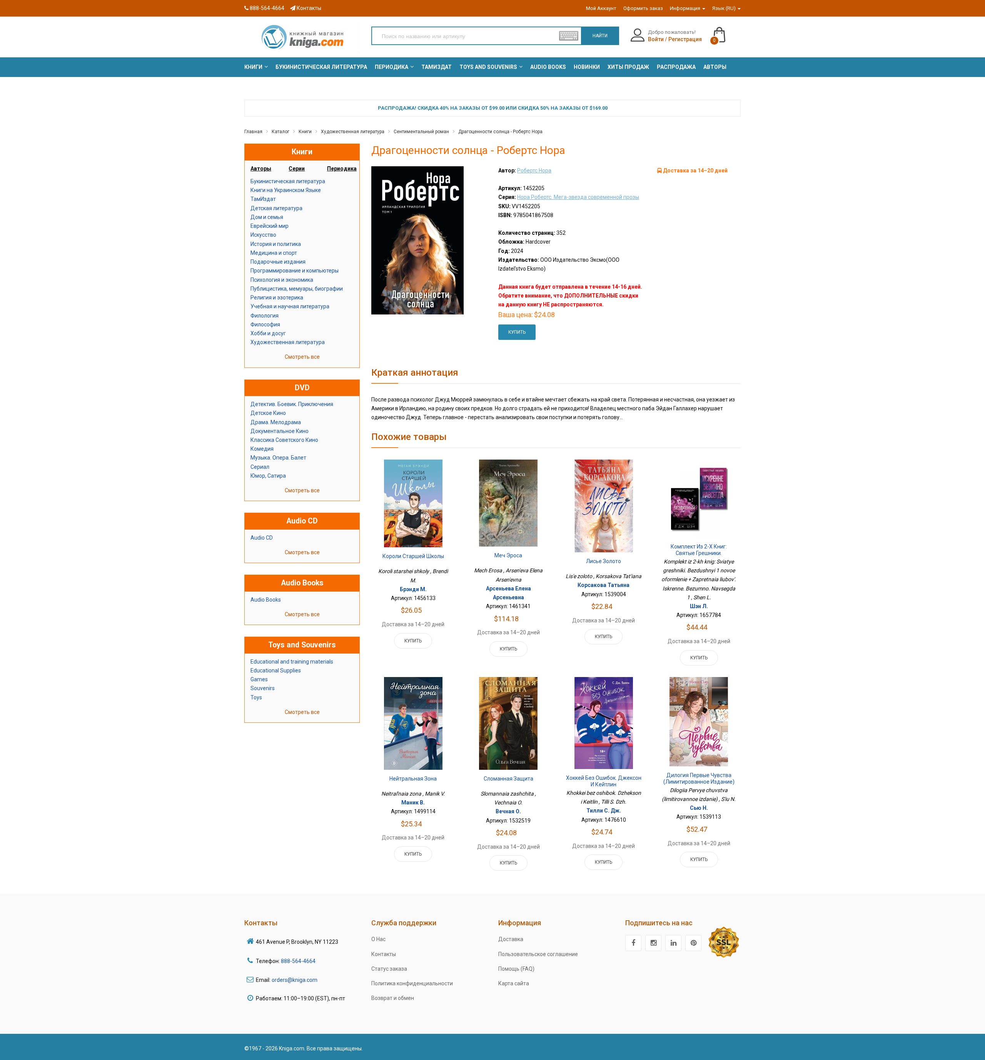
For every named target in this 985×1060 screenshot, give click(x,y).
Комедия (262, 449)
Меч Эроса (508, 555)
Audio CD (261, 538)
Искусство (263, 235)
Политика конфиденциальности (412, 983)
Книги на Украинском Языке (285, 190)
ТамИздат (263, 199)
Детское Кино (268, 413)
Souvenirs (262, 688)
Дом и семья (266, 217)
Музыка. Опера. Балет (278, 458)
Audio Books (265, 600)
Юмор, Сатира (268, 476)
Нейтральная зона (413, 779)
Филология (264, 316)
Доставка (510, 939)
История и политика (275, 244)
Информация (685, 8)
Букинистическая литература (287, 181)
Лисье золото (603, 561)
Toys (256, 697)
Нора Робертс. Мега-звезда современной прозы (578, 197)
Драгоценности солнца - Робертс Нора (500, 131)
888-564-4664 (266, 8)
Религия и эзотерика (276, 297)
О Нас (378, 939)
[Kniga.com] (302, 36)
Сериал (259, 467)
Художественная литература (352, 131)
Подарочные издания (278, 262)
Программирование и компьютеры (294, 271)
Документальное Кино (279, 431)
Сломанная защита (508, 779)
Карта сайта (513, 983)
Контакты (308, 8)
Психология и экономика (281, 280)
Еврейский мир (269, 226)
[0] (727, 31)
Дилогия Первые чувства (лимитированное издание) (699, 778)
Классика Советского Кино (284, 440)
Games (259, 679)
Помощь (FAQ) (516, 969)
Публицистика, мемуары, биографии (296, 289)
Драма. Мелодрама (275, 422)
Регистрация (685, 39)
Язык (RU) (724, 8)
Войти (656, 39)
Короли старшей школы (413, 556)
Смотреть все (302, 357)
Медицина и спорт (273, 253)
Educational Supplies (275, 670)
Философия (265, 324)
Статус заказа (389, 969)
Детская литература (276, 208)
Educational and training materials (291, 662)
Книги (305, 131)
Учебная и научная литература (289, 306)
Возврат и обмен (392, 998)
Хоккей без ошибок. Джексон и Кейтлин (603, 781)
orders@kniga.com (294, 980)
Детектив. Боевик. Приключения (291, 404)
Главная (253, 131)
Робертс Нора (534, 170)
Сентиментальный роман (421, 131)
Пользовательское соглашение (538, 954)
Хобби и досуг (268, 333)
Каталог (280, 131)
